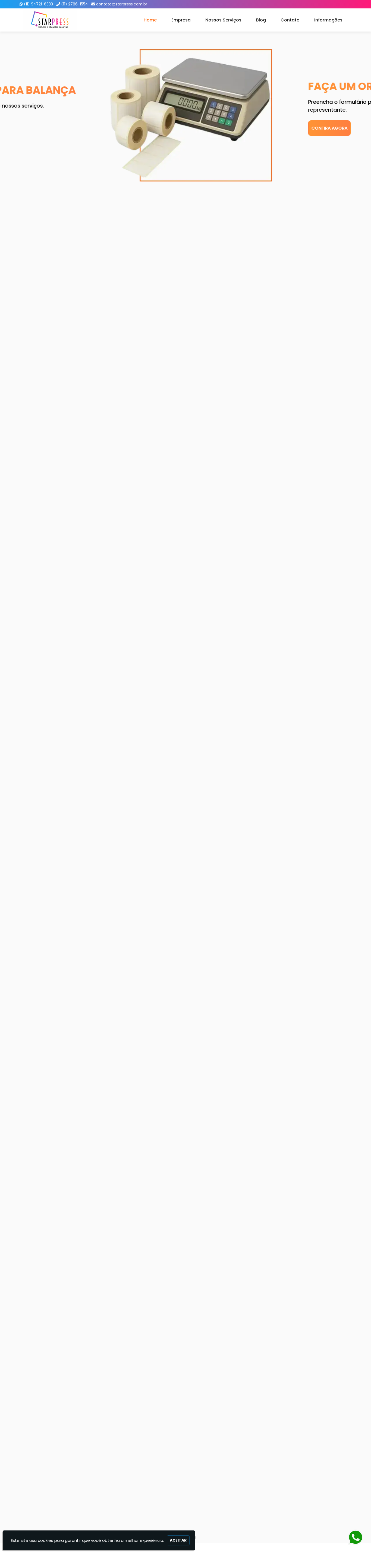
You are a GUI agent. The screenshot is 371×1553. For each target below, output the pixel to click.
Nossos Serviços (223, 20)
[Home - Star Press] (50, 20)
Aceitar (178, 1540)
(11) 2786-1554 (74, 4)
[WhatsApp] (352, 1538)
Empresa (181, 20)
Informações (328, 20)
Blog (261, 20)
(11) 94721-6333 (38, 4)
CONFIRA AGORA (44, 128)
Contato (290, 20)
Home (150, 20)
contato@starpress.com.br (121, 4)
